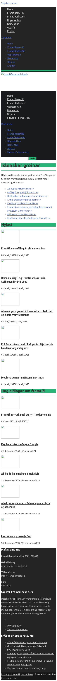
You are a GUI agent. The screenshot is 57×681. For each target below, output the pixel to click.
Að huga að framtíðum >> (20, 188)
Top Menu (6, 37)
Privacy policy (14, 625)
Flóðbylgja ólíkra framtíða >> (22, 203)
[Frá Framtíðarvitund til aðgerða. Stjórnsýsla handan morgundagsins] (10, 337)
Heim (10, 9)
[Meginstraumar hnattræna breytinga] (10, 371)
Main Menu (6, 123)
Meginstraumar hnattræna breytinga (22, 377)
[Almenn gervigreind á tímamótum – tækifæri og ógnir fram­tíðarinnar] (10, 304)
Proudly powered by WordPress (17, 674)
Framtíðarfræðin (16, 16)
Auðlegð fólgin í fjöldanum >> (22, 192)
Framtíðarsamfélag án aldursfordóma (23, 248)
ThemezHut (10, 677)
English (11, 31)
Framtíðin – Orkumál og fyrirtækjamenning (26, 414)
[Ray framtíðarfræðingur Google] (10, 437)
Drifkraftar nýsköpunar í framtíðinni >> (27, 195)
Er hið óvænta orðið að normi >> (24, 199)
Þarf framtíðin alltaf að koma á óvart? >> (28, 218)
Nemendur (13, 24)
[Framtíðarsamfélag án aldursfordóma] (10, 242)
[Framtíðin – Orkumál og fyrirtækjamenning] (10, 408)
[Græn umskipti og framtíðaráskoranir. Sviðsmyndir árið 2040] (10, 271)
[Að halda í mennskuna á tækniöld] (10, 467)
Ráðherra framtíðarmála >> (21, 214)
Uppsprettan (14, 20)
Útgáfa (11, 27)
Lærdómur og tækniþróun (16, 536)
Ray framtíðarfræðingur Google (19, 444)
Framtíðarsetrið (15, 12)
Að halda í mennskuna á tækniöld (20, 473)
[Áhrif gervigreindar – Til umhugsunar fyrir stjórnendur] (10, 496)
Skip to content (9, 3)
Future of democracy (18, 117)
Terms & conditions (17, 629)
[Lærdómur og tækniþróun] (10, 529)
